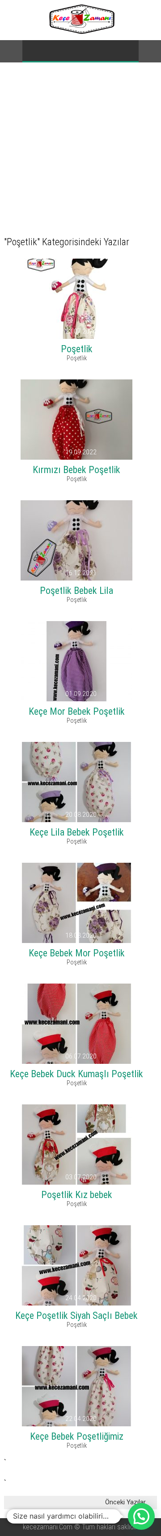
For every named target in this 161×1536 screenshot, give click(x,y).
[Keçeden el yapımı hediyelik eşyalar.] (81, 31)
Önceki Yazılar (125, 1502)
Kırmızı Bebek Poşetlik (76, 469)
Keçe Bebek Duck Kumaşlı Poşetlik (76, 1073)
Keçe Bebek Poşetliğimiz (76, 1436)
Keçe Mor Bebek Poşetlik (77, 711)
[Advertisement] (80, 147)
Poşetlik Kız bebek (76, 1194)
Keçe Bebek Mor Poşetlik (77, 953)
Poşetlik (77, 348)
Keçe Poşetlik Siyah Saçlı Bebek (76, 1315)
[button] (141, 1516)
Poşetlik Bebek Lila (76, 590)
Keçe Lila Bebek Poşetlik (77, 832)
